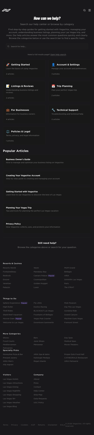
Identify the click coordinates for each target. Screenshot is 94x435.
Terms (5, 425)
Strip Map (38, 395)
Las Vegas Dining (10, 387)
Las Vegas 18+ (9, 398)
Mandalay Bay (40, 272)
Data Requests (40, 398)
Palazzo (6, 287)
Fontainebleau (9, 272)
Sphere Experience (11, 303)
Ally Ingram (8, 364)
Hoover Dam (8, 318)
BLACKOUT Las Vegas (43, 311)
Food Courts (8, 341)
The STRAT (69, 287)
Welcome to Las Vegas (13, 322)
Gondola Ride (70, 311)
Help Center (39, 391)
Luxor (36, 287)
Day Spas (68, 338)
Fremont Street (71, 322)
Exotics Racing (40, 307)
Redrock (7, 275)
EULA (62, 425)
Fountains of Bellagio (43, 314)
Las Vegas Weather (11, 402)
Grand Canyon (70, 314)
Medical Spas (70, 341)
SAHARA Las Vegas (73, 279)
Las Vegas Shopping (12, 395)
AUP (33, 425)
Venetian (7, 283)
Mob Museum (70, 303)
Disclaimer (52, 425)
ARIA (66, 275)
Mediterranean (9, 344)
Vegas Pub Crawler (42, 318)
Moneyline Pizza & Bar (13, 354)
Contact (37, 387)
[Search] (84, 10)
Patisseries (7, 348)
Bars (36, 338)
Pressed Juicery (10, 358)
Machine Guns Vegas (73, 318)
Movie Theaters (71, 344)
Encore (6, 279)
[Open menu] (89, 10)
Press (36, 383)
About (36, 379)
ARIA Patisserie (71, 361)
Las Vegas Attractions (13, 383)
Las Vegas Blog (10, 406)
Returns (41, 425)
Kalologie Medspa (42, 358)
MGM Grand (69, 268)
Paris (66, 283)
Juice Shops (39, 341)
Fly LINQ (37, 303)
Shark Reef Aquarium (12, 314)
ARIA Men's (8, 361)
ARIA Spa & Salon (42, 354)
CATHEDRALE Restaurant (76, 358)
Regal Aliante (40, 361)
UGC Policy (39, 402)
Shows (6, 338)
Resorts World (9, 268)
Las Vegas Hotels (10, 379)
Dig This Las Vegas (72, 307)
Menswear (38, 344)
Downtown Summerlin (44, 322)
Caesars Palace (40, 275)
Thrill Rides (8, 311)
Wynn (36, 268)
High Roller (8, 307)
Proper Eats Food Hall (74, 354)
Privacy (14, 425)
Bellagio (68, 272)
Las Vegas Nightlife (11, 391)
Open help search (58, 54)
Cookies (24, 425)
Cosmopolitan (40, 279)
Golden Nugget (41, 283)
